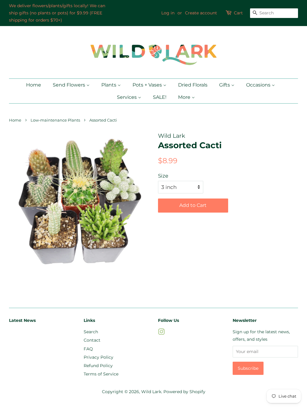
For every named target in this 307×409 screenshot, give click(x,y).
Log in (167, 13)
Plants (109, 85)
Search (91, 331)
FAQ (88, 349)
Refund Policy (98, 365)
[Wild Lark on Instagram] (161, 333)
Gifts (225, 85)
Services (127, 97)
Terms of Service (101, 374)
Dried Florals (192, 85)
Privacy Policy (98, 357)
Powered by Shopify (184, 391)
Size (163, 176)
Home (33, 85)
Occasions (259, 85)
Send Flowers (69, 85)
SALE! (159, 97)
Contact (92, 340)
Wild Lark (151, 391)
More (185, 97)
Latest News (22, 320)
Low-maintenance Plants (55, 120)
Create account (201, 13)
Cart (238, 13)
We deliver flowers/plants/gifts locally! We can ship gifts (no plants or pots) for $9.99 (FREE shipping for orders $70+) (57, 13)
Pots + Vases (148, 85)
